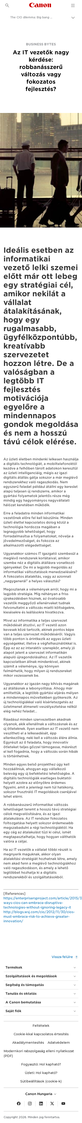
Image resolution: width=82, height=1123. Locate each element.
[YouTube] (63, 1103)
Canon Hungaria (39, 1094)
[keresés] (7, 5)
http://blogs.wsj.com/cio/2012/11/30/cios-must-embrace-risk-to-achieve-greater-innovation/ (39, 916)
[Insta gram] (30, 1103)
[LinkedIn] (41, 1103)
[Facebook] (18, 1103)
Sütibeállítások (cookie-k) (41, 1081)
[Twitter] (52, 1103)
